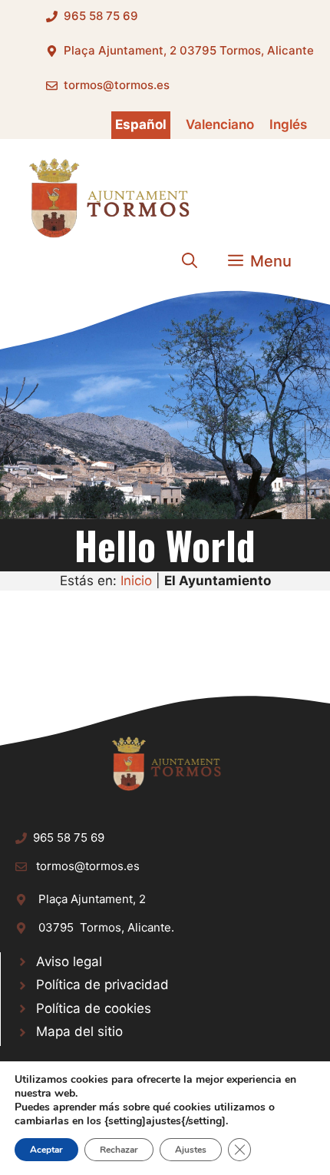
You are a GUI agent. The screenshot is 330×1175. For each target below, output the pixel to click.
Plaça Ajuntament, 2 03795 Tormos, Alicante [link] (189, 50)
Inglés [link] (288, 124)
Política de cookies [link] (93, 1008)
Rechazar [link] (119, 1150)
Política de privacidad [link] (102, 984)
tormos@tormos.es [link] (117, 85)
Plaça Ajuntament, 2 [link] (92, 899)
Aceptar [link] (46, 1150)
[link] (107, 197)
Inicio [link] (136, 580)
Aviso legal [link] (69, 961)
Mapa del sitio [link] (79, 1031)
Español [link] (141, 124)
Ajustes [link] (190, 1150)
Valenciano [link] (220, 124)
